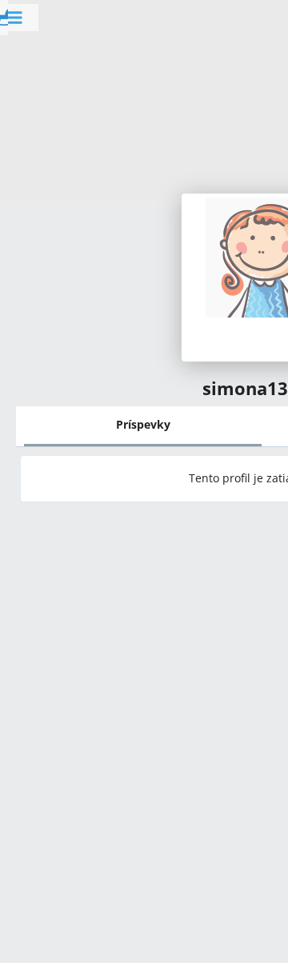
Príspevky (143, 424)
